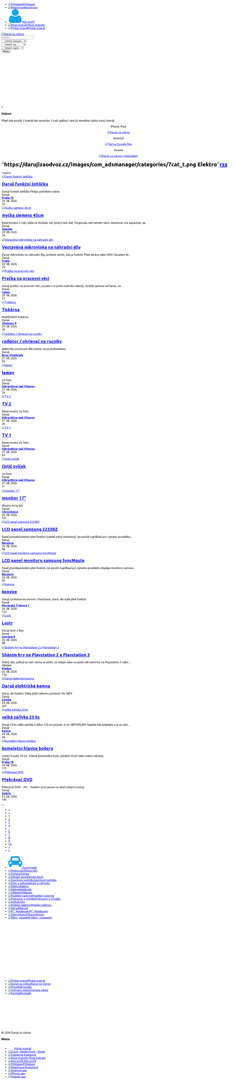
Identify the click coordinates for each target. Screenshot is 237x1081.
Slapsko (7, 229)
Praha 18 (7, 762)
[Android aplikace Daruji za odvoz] (14, 1004)
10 (9, 844)
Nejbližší (6, 173)
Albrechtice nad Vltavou (18, 386)
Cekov (6, 292)
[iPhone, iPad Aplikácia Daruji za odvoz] (12, 1015)
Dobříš (6, 793)
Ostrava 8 (8, 636)
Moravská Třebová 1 (15, 605)
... (9, 828)
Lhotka (6, 699)
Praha (6, 260)
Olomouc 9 (9, 323)
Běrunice (8, 543)
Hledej (6, 51)
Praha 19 (7, 197)
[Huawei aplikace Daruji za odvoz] (14, 1026)
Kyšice (6, 730)
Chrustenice (10, 511)
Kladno (6, 668)
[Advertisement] (118, 79)
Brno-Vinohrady (12, 355)
